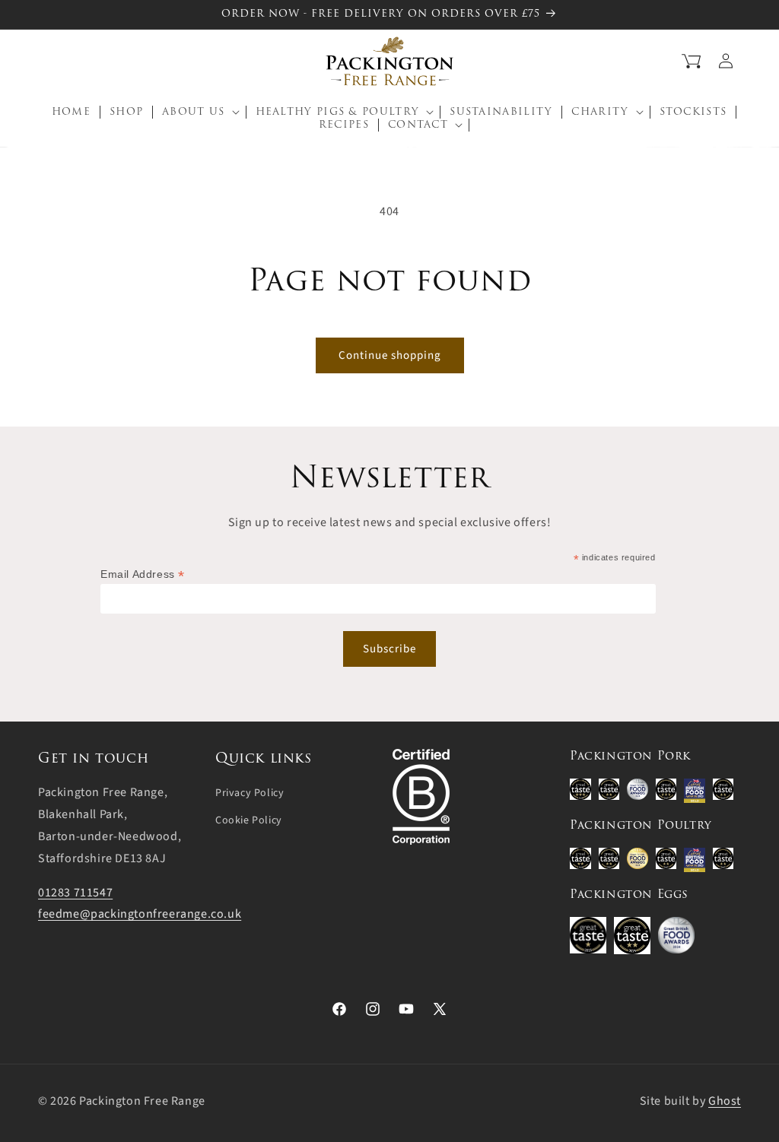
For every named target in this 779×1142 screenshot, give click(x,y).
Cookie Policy (248, 820)
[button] (47, 60)
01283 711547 (75, 892)
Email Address (142, 574)
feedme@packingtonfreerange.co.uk (139, 914)
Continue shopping (390, 355)
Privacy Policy (249, 793)
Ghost (724, 1101)
